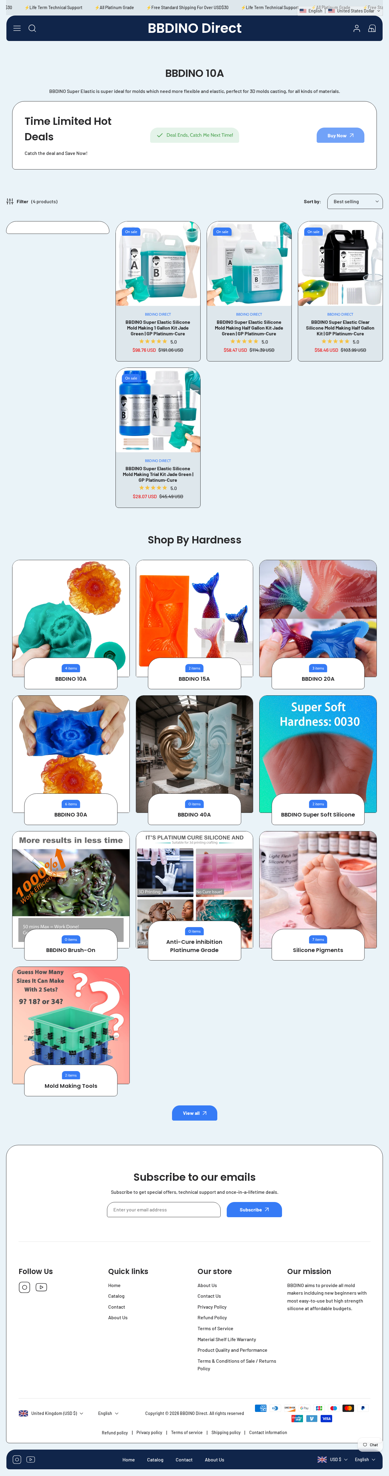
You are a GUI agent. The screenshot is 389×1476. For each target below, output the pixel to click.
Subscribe (251, 1209)
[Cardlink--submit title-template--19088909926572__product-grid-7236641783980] (158, 410)
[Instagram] (25, 1287)
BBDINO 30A (70, 814)
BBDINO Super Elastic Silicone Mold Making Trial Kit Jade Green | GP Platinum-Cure (158, 474)
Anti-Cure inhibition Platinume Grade (194, 946)
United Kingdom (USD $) (54, 1413)
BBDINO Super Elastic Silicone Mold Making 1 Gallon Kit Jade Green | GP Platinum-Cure (158, 327)
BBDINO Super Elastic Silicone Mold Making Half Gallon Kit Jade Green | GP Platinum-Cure (249, 327)
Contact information (268, 1432)
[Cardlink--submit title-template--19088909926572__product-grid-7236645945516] (249, 263)
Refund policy (115, 1432)
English (362, 1459)
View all (191, 1113)
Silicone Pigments (318, 950)
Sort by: (312, 201)
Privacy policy (149, 1432)
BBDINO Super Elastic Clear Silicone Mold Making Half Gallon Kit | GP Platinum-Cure (340, 327)
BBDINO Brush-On (70, 950)
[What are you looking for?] (32, 28)
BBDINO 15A (194, 679)
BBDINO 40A (194, 814)
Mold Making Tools (71, 1086)
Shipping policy (226, 1432)
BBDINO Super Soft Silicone (318, 814)
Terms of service (187, 1432)
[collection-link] (70, 618)
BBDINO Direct (193, 1413)
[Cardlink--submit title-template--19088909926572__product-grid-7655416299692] (340, 263)
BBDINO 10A (71, 679)
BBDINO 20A (318, 679)
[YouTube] (41, 1287)
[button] (372, 28)
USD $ (335, 1459)
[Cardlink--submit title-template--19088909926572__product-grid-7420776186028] (158, 263)
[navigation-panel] (17, 28)
